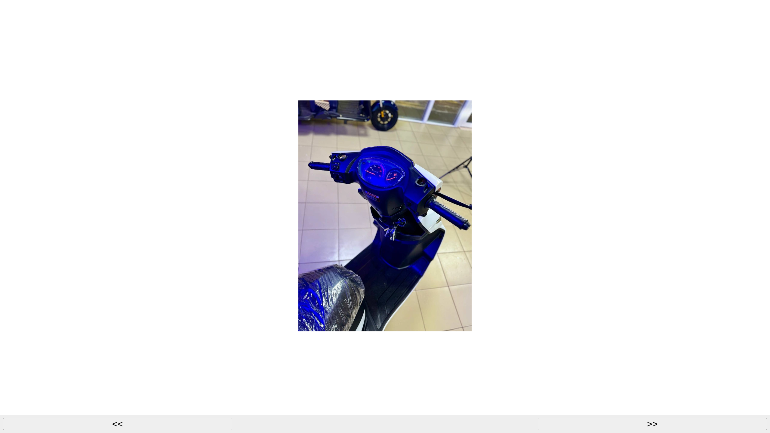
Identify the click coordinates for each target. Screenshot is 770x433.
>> (652, 424)
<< (117, 424)
